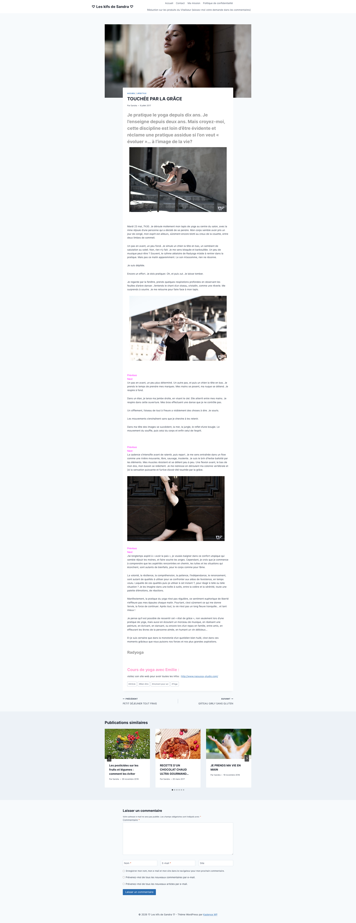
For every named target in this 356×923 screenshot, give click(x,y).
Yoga (174, 684)
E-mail (166, 863)
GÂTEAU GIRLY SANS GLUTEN (215, 701)
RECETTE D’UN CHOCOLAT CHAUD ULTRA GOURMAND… (174, 769)
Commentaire (131, 820)
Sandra (134, 105)
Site (202, 863)
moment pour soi (160, 684)
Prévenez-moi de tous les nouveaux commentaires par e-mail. (160, 877)
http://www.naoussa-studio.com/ (199, 676)
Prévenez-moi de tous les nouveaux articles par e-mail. (157, 884)
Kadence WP (210, 914)
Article (131, 684)
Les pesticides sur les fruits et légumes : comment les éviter (123, 769)
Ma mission (194, 3)
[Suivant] (247, 758)
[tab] (172, 790)
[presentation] (127, 744)
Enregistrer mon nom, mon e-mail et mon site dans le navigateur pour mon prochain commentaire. (175, 871)
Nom (127, 863)
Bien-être (144, 684)
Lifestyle (141, 93)
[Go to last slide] (109, 758)
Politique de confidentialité (218, 3)
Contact (180, 3)
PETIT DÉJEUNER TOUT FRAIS (140, 701)
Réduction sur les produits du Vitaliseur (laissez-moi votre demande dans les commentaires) (199, 9)
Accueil (169, 3)
